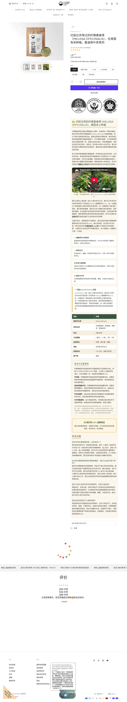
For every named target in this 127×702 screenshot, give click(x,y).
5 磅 (83, 75)
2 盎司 (74, 70)
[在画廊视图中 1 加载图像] (26, 67)
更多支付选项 (94, 92)
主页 (73, 26)
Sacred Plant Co (75, 31)
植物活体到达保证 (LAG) (45, 684)
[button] (106, 3)
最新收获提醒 (41, 665)
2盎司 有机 (84, 70)
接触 (10, 677)
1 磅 (112, 70)
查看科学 (75, 217)
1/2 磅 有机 (103, 70)
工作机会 (12, 671)
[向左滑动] (20, 67)
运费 (79, 57)
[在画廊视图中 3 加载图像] (39, 67)
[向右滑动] (52, 67)
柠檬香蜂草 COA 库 (91, 226)
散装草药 (12, 681)
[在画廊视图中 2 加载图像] (33, 67)
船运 (38, 681)
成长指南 (12, 665)
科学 (10, 674)
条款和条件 (40, 671)
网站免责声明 (41, 674)
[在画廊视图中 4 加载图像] (46, 67)
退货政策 (40, 668)
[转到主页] (64, 3)
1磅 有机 (75, 75)
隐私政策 (40, 677)
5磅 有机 (91, 75)
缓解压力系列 (83, 164)
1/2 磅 (94, 70)
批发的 (11, 668)
